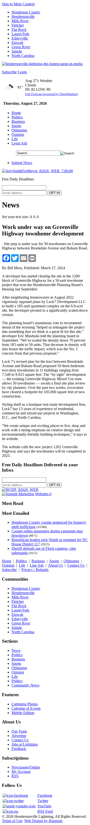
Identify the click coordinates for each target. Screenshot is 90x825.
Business (18, 121)
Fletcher (18, 25)
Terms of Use (12, 821)
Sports (16, 126)
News (16, 650)
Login (22, 72)
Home (16, 113)
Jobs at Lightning (25, 744)
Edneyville (20, 38)
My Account (21, 772)
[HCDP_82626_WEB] (20, 490)
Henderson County (26, 12)
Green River (21, 47)
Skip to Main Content (18, 4)
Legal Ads (19, 143)
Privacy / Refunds (34, 570)
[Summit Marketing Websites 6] (26, 494)
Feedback (19, 749)
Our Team (19, 731)
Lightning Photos (25, 704)
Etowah (17, 43)
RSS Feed (45, 811)
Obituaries (19, 130)
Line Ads (37, 565)
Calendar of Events (26, 708)
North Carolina (23, 56)
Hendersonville (23, 16)
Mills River (20, 21)
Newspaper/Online (26, 767)
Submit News (22, 163)
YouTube (44, 806)
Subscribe (9, 72)
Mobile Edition (23, 713)
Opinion (18, 134)
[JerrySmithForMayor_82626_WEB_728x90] (37, 171)
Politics (17, 117)
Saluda (17, 51)
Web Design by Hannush (43, 821)
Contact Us (75, 565)
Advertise (19, 736)
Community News (25, 685)
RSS (15, 776)
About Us (55, 565)
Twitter (42, 801)
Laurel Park (20, 34)
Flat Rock (19, 30)
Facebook (44, 795)
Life (15, 139)
